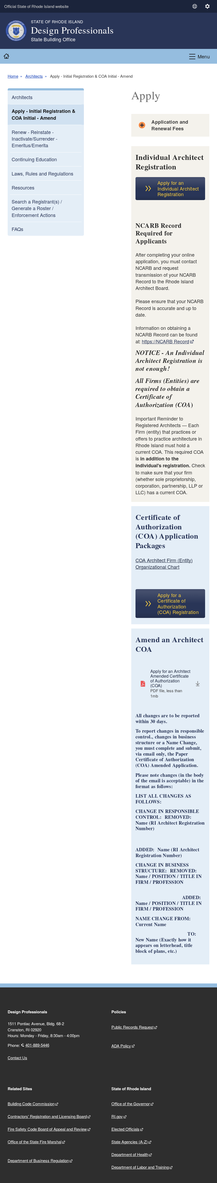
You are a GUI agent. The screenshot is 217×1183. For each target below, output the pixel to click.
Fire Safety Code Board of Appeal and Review (47, 1129)
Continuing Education (34, 159)
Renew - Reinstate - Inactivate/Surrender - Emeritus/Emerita (34, 138)
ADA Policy (121, 1045)
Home (13, 76)
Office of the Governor (130, 1103)
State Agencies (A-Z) (129, 1141)
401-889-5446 (37, 1045)
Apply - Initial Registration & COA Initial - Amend (43, 114)
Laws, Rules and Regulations (42, 173)
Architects (34, 76)
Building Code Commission (31, 1103)
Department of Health (129, 1154)
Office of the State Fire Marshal (34, 1141)
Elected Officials (125, 1129)
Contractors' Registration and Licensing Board (47, 1116)
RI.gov (117, 1116)
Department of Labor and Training (140, 1167)
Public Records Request (132, 1027)
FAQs (17, 228)
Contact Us (17, 1057)
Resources (23, 187)
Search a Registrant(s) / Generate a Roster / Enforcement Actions (37, 208)
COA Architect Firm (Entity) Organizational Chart (164, 563)
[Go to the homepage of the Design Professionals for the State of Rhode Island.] (19, 30)
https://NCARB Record (165, 341)
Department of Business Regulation (38, 1160)
